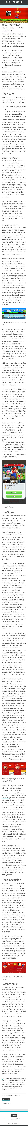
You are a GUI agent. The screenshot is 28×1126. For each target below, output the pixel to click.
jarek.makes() (14, 1118)
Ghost (19, 1123)
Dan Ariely (5, 798)
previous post (8, 34)
